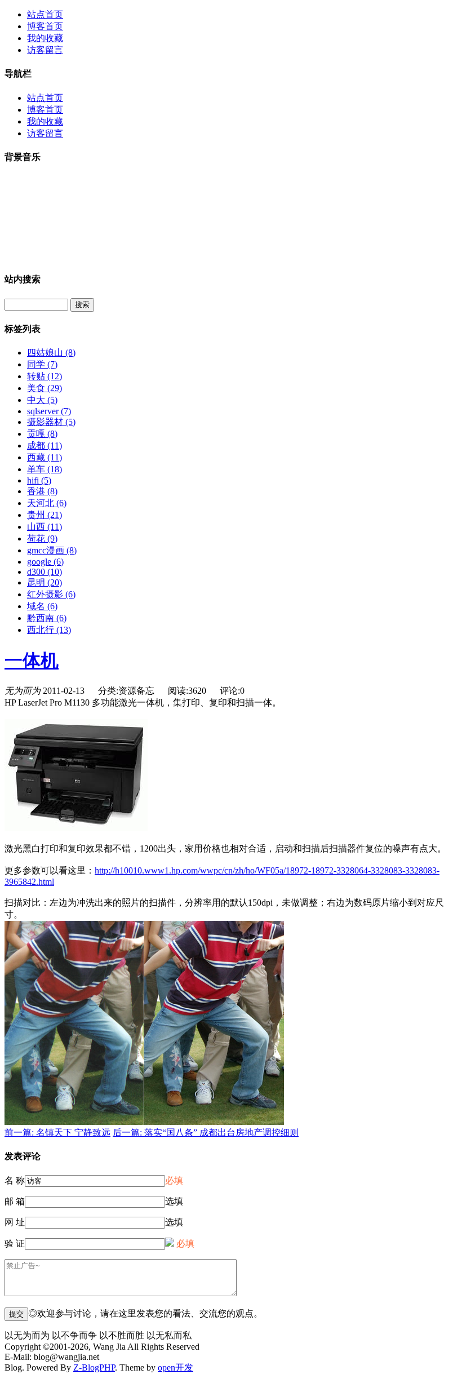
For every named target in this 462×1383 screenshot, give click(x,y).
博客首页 (45, 26)
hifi (39, 480)
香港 (42, 491)
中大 (42, 400)
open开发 (175, 1367)
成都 (44, 445)
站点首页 (45, 14)
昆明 (44, 582)
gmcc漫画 (52, 550)
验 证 (15, 1243)
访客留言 (45, 50)
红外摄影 (51, 594)
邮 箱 (15, 1201)
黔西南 (46, 618)
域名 (42, 606)
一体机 (32, 660)
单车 (44, 469)
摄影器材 (51, 422)
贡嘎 (42, 433)
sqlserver (49, 411)
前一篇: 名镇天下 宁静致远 (57, 1132)
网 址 (15, 1222)
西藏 (44, 457)
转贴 (44, 376)
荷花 (42, 538)
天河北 (46, 503)
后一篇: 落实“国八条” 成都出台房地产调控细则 (206, 1132)
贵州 (44, 515)
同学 (42, 364)
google (45, 561)
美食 (44, 388)
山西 (44, 526)
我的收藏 (45, 38)
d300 (44, 572)
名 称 (15, 1180)
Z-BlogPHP (94, 1367)
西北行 (49, 630)
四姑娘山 (51, 352)
